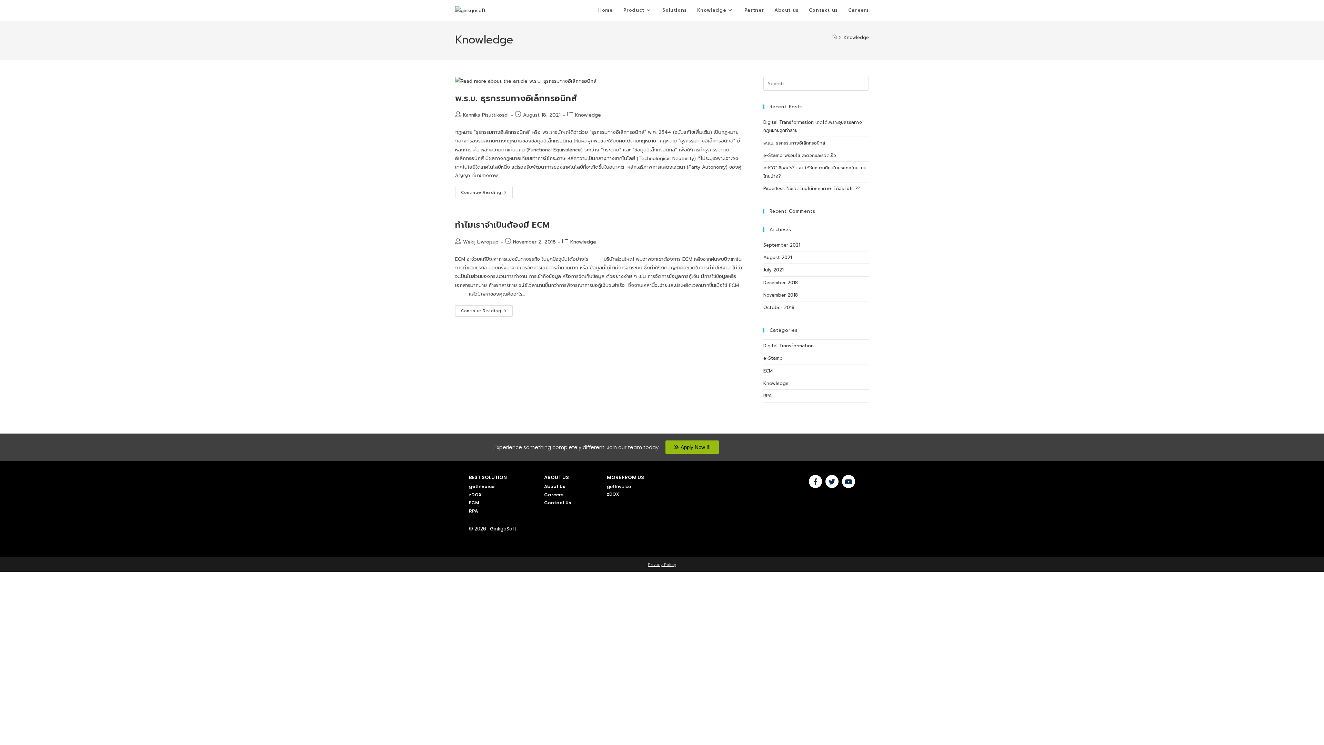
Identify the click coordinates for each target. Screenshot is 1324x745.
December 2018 (780, 282)
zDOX (475, 494)
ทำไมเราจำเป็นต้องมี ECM (502, 225)
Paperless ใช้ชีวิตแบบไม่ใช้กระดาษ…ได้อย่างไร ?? (811, 188)
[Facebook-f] (815, 481)
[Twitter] (832, 481)
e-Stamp (773, 358)
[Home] (834, 37)
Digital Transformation (788, 345)
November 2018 (780, 295)
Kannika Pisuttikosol (486, 115)
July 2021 (773, 270)
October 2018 (778, 307)
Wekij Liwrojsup (481, 242)
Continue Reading (487, 191)
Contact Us (557, 502)
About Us (554, 486)
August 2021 (777, 257)
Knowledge (856, 37)
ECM (768, 371)
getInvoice (481, 486)
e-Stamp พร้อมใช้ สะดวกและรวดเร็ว (799, 155)
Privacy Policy (662, 565)
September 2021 (781, 245)
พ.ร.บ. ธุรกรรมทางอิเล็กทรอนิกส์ (516, 98)
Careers (553, 494)
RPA (767, 396)
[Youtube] (848, 481)
